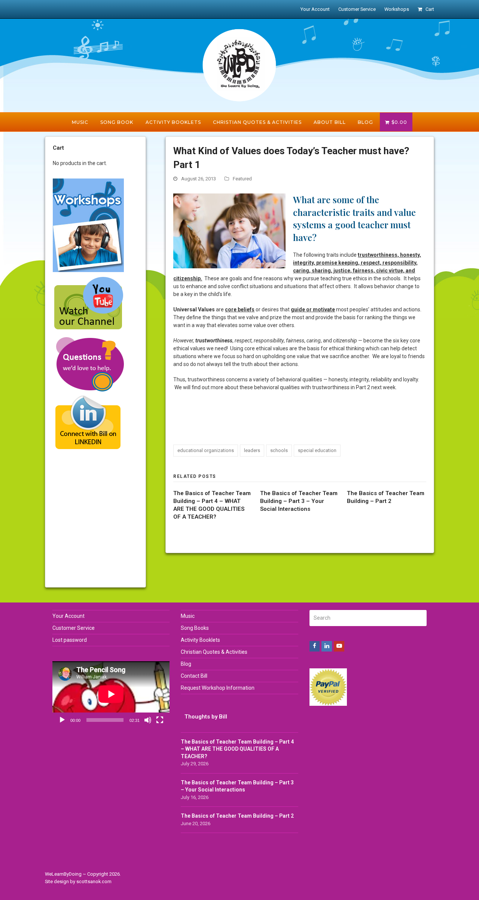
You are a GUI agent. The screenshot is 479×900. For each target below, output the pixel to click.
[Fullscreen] (160, 720)
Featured (242, 178)
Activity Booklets (200, 640)
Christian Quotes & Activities (214, 652)
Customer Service (73, 628)
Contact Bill (194, 676)
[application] (111, 694)
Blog (186, 664)
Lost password (69, 640)
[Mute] (148, 720)
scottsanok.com (94, 881)
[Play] (62, 720)
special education (317, 450)
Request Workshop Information (217, 688)
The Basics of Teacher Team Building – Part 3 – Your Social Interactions (299, 501)
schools (279, 450)
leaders (252, 450)
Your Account (68, 616)
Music (188, 616)
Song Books (195, 628)
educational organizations (205, 450)
